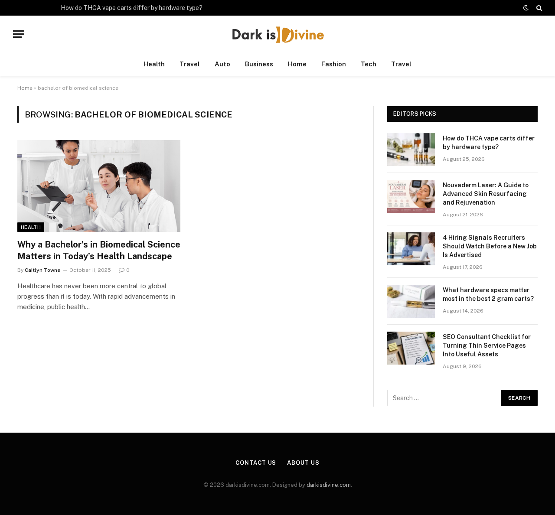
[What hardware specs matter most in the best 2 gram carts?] (411, 301)
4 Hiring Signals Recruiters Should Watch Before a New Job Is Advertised (490, 246)
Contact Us (255, 463)
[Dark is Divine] (277, 34)
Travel (190, 64)
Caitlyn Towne (42, 270)
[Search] (538, 8)
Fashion (333, 64)
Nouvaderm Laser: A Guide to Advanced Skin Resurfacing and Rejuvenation (486, 194)
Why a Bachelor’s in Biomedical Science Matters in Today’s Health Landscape (98, 250)
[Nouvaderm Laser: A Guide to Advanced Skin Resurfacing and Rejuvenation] (411, 196)
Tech (368, 64)
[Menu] (18, 34)
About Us (303, 463)
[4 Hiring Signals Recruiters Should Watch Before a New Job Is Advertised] (411, 248)
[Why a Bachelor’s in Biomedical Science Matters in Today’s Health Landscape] (98, 186)
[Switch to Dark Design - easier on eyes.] (526, 8)
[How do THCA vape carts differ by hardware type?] (411, 149)
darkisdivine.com (329, 485)
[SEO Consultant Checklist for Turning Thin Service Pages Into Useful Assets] (411, 348)
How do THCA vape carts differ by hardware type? (131, 7)
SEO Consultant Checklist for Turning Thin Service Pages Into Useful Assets (487, 345)
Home (297, 64)
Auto (222, 64)
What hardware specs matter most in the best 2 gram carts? (488, 294)
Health (154, 64)
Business (259, 64)
